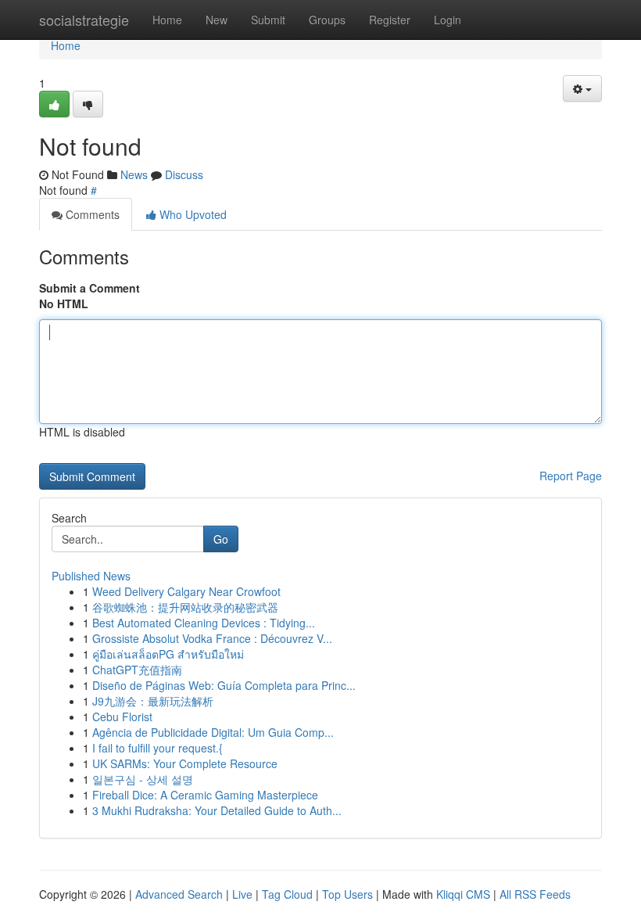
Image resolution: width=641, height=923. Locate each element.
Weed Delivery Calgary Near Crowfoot (186, 591)
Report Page (570, 475)
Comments (91, 214)
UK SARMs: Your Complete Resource (185, 763)
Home (167, 19)
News (134, 174)
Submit (268, 19)
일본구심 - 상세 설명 (142, 779)
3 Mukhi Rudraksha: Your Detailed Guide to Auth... (217, 810)
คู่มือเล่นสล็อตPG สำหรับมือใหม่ (168, 654)
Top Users (347, 894)
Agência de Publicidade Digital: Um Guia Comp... (213, 732)
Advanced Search (179, 894)
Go (220, 539)
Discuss (184, 174)
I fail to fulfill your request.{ (157, 748)
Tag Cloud (287, 894)
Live (242, 894)
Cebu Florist (122, 716)
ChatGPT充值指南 (137, 669)
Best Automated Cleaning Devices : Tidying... (203, 622)
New (216, 19)
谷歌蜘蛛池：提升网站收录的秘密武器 (185, 607)
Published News (91, 576)
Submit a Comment (89, 288)
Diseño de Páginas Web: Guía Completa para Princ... (224, 685)
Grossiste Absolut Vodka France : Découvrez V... (212, 638)
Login (447, 19)
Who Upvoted (191, 214)
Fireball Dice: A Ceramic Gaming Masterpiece (205, 795)
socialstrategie (84, 19)
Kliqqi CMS (463, 894)
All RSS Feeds (535, 894)
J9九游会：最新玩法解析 (152, 701)
